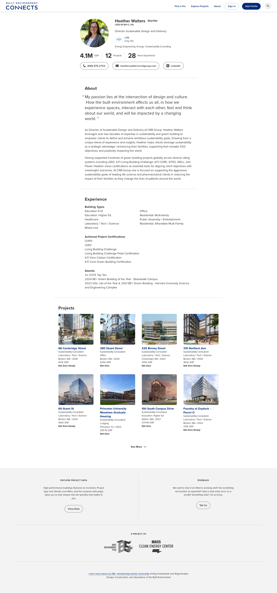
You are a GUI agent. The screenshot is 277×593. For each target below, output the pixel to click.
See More (136, 447)
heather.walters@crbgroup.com (138, 66)
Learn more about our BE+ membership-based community (119, 574)
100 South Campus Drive (158, 409)
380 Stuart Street (111, 348)
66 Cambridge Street (72, 348)
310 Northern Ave (194, 348)
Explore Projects (200, 6)
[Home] (22, 8)
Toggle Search (268, 6)
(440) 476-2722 (96, 66)
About (217, 6)
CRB (127, 37)
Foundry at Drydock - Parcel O (197, 411)
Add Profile (251, 6)
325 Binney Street (153, 348)
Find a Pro (180, 6)
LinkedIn (175, 66)
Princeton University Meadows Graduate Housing (113, 412)
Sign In (232, 6)
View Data (74, 509)
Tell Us (203, 505)
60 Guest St (66, 409)
